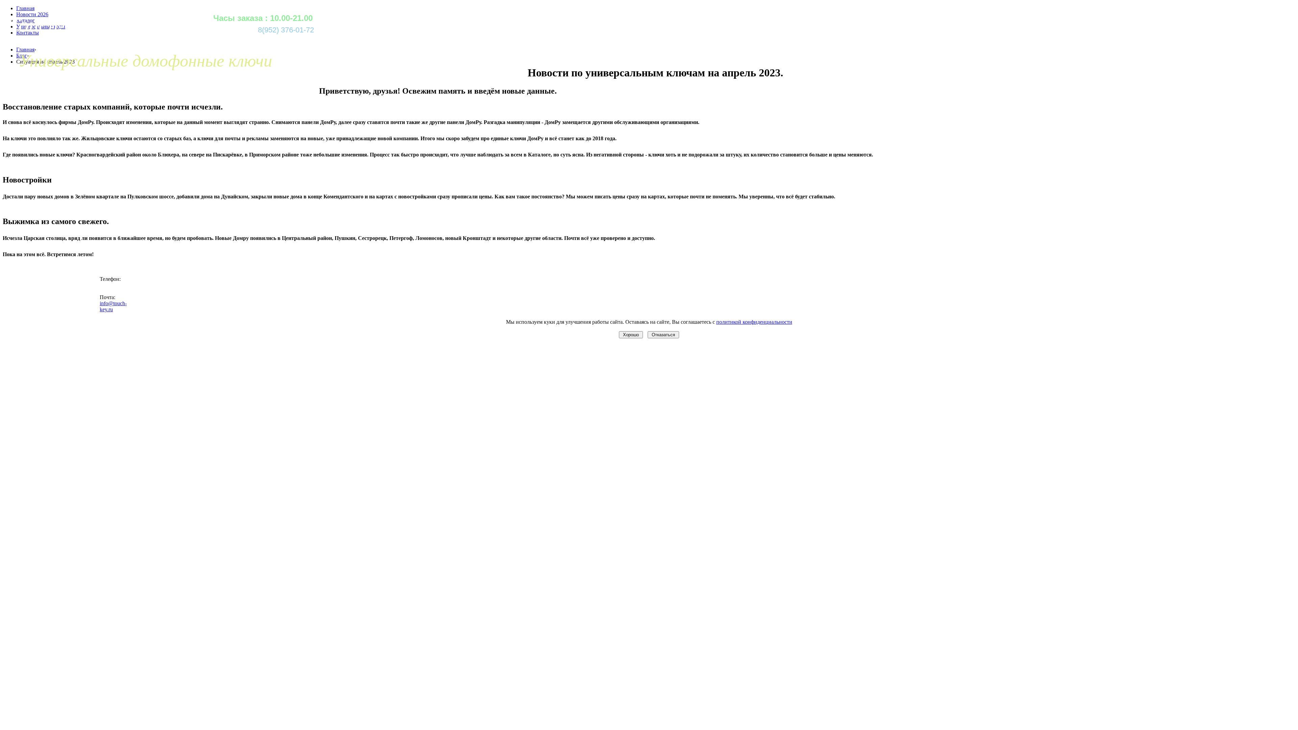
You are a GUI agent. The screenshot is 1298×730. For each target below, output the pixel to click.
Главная (25, 49)
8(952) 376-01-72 (286, 30)
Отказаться (663, 334)
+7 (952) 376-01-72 (111, 288)
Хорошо (631, 334)
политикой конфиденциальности (754, 322)
